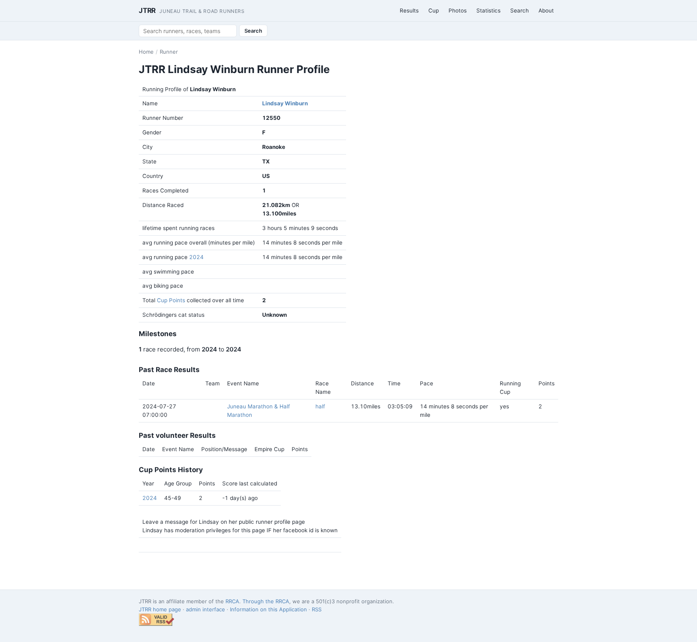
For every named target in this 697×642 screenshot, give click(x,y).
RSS (316, 609)
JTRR (192, 10)
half (320, 406)
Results (409, 10)
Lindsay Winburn (285, 103)
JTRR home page (160, 609)
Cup (433, 10)
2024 (196, 257)
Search (519, 10)
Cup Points (171, 300)
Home (146, 51)
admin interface (205, 609)
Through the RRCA (265, 601)
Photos (458, 10)
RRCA (232, 601)
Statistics (488, 10)
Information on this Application (268, 609)
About (546, 10)
